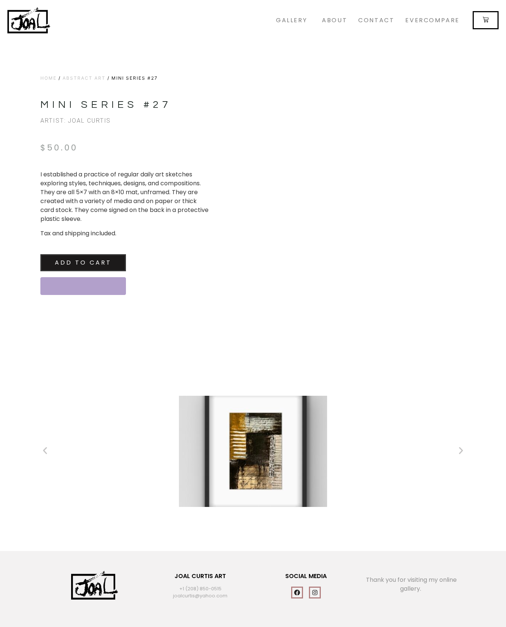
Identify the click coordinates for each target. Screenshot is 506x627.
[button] (45, 450)
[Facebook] (297, 592)
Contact (376, 20)
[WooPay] (83, 286)
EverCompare (432, 20)
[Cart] (486, 20)
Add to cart (83, 262)
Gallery (291, 20)
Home (48, 78)
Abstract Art (84, 78)
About (334, 20)
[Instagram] (315, 592)
